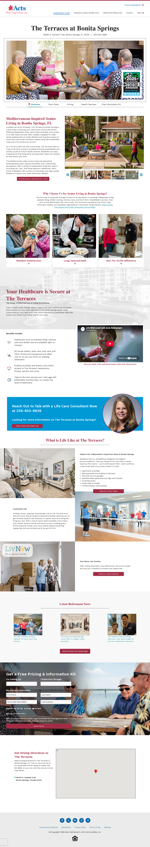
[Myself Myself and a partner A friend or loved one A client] (21, 685)
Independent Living (61, 13)
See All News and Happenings (75, 651)
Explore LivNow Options (108, 574)
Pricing (69, 104)
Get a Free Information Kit (27, 426)
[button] (95, 771)
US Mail (37, 708)
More (139, 13)
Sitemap (107, 827)
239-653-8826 (100, 34)
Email (28, 708)
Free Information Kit (111, 104)
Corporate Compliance (48, 827)
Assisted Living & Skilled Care (86, 13)
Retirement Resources (112, 13)
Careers (129, 13)
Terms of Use (95, 827)
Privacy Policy (80, 827)
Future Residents (133, 5)
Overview (35, 104)
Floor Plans (53, 104)
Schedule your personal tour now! (33, 179)
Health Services (88, 104)
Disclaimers (66, 827)
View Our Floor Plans (108, 491)
